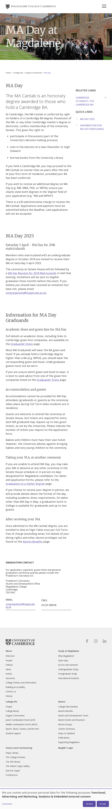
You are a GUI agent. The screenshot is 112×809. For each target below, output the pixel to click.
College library (12, 711)
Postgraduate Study (67, 673)
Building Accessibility (15, 687)
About (9, 651)
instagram (96, 641)
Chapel (9, 706)
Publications (64, 737)
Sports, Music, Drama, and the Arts (22, 728)
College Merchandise (68, 706)
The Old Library (13, 761)
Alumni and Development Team (73, 715)
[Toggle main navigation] (104, 7)
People (9, 660)
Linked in (104, 641)
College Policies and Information (21, 682)
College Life (18, 73)
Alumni (61, 701)
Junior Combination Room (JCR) (20, 719)
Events (9, 673)
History (9, 696)
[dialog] (56, 799)
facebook (87, 641)
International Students (68, 678)
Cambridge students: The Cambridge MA (85, 101)
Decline (89, 803)
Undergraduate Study (68, 669)
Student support (13, 733)
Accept (103, 803)
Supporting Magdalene (68, 742)
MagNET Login (65, 748)
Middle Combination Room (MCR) (21, 724)
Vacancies (10, 678)
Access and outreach (68, 664)
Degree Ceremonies (33, 73)
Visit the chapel (13, 770)
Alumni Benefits (33, 541)
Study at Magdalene (68, 651)
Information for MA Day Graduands (92, 127)
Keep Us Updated (66, 733)
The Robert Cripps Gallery (18, 766)
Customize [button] (7, 803)
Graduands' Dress (22, 344)
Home (8, 73)
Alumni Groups (65, 724)
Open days (63, 660)
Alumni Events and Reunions (71, 719)
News (8, 669)
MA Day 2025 (87, 119)
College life (11, 701)
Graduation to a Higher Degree (25, 483)
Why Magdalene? (66, 656)
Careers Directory (66, 728)
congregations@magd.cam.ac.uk (26, 293)
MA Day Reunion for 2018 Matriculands (32, 273)
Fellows (9, 664)
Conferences (12, 775)
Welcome (10, 656)
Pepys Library (12, 752)
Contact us (11, 691)
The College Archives (15, 757)
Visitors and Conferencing (19, 748)
